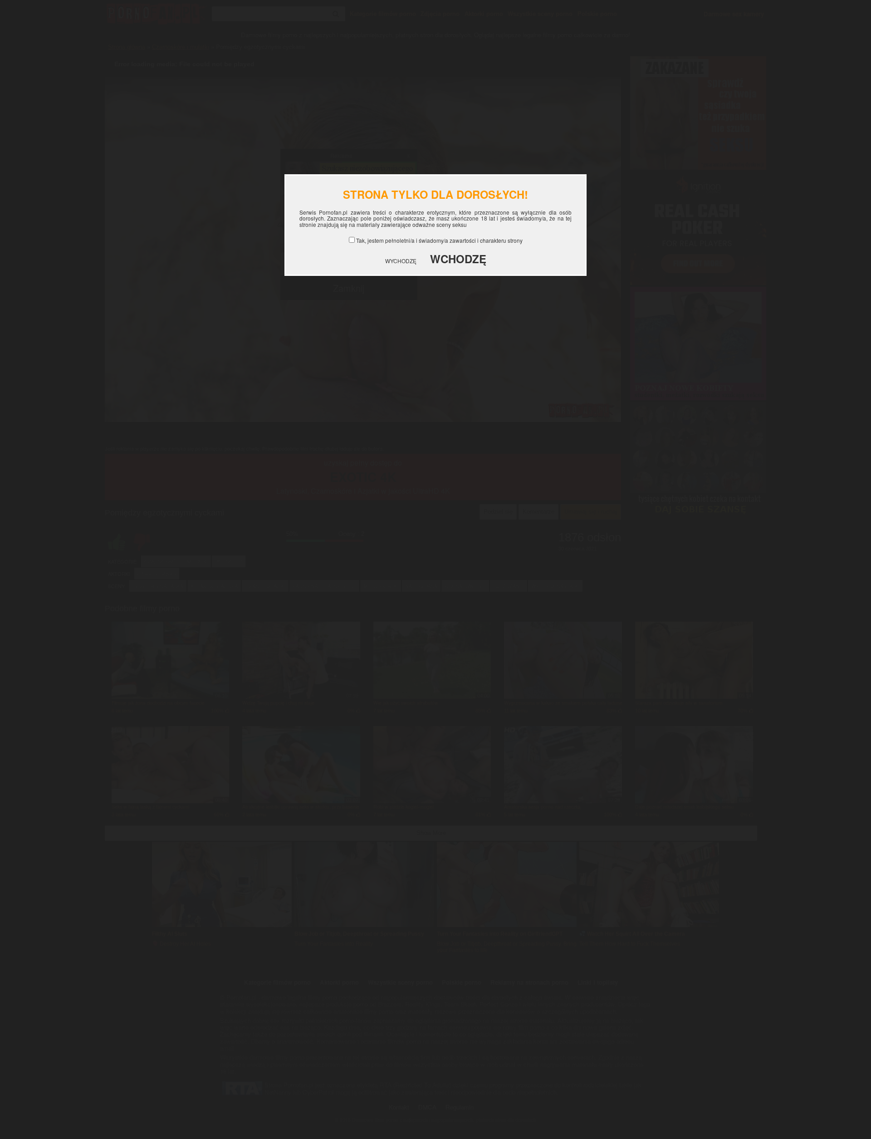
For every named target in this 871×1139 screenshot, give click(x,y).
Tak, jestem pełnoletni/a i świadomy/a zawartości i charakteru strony (439, 240)
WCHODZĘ (458, 258)
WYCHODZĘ (400, 261)
